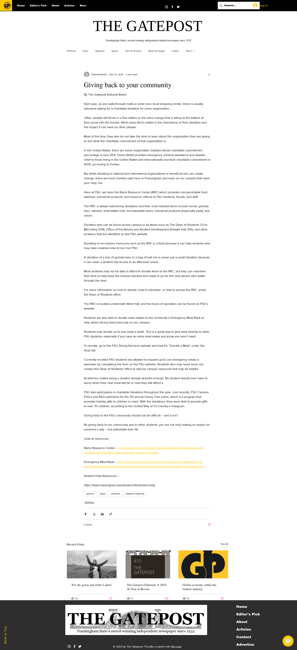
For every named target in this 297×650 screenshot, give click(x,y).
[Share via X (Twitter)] (94, 514)
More (188, 50)
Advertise (245, 644)
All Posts (71, 50)
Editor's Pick (248, 614)
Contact (243, 637)
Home (241, 606)
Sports (114, 50)
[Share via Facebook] (85, 514)
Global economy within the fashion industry (199, 587)
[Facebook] (172, 7)
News (85, 50)
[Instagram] (166, 7)
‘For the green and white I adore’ (91, 585)
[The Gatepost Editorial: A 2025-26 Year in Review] (147, 564)
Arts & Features (133, 50)
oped (102, 493)
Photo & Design (156, 50)
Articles (243, 629)
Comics (175, 50)
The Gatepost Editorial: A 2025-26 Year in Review (147, 587)
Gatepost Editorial (134, 493)
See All (224, 544)
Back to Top (5, 635)
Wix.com (176, 646)
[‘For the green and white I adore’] (92, 564)
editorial (115, 493)
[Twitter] (178, 7)
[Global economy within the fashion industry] (203, 564)
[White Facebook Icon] (74, 646)
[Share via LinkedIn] (102, 514)
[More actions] (209, 74)
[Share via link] (110, 514)
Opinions (99, 50)
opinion (90, 493)
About (241, 622)
